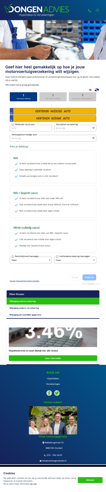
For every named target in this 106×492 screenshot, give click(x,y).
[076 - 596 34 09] (89, 10)
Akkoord (90, 480)
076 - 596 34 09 (54, 455)
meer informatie (53, 358)
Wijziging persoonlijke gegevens (25, 314)
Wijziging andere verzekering (24, 308)
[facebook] (49, 393)
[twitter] (57, 393)
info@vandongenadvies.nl (54, 460)
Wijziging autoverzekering (22, 301)
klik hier (33, 484)
